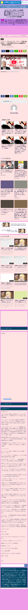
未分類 (2, 158)
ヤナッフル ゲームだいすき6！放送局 (9, 548)
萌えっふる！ (4, 531)
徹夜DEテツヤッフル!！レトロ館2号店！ (10, 543)
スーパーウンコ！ (5, 448)
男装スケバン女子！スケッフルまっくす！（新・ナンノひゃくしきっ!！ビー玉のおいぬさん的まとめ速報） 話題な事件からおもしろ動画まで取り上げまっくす (13, 465)
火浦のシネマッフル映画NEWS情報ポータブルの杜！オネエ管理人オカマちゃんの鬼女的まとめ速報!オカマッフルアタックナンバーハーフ (13, 484)
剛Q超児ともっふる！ (6, 545)
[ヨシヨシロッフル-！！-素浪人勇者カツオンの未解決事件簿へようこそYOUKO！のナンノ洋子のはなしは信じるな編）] (13, 511)
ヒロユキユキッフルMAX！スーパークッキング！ (11, 540)
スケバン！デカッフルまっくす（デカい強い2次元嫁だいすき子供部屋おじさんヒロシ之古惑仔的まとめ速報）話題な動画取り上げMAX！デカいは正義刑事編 (14, 501)
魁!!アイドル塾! (4, 555)
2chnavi (3, 333)
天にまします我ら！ (5, 534)
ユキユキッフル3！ (5, 529)
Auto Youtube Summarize (13, 71)
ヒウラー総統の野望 (5, 550)
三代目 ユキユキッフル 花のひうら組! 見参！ (11, 553)
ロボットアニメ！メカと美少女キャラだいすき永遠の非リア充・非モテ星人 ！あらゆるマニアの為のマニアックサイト (13, 471)
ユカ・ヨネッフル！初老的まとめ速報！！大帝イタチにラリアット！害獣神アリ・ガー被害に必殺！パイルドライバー (13, 490)
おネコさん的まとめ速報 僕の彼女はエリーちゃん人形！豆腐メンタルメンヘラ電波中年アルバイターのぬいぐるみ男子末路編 (13, 416)
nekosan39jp (14, 113)
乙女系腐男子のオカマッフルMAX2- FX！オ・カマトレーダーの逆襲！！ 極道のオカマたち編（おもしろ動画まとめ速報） (13, 445)
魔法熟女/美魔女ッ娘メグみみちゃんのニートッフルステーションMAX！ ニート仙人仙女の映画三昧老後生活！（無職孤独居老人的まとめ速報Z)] (13, 439)
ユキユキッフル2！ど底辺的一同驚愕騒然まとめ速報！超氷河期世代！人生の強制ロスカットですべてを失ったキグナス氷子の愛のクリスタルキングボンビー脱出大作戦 (14, 521)
